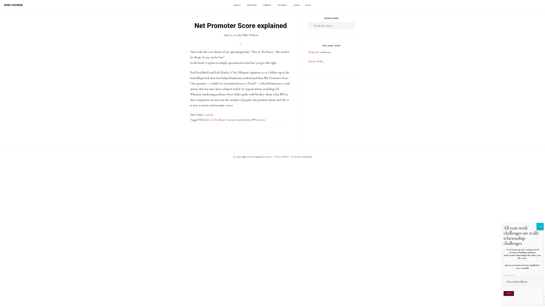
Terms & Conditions (319, 52)
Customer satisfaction (238, 120)
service (261, 120)
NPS (254, 120)
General (209, 115)
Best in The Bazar (215, 120)
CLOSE (540, 227)
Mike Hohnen (13, 5)
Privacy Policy (316, 61)
